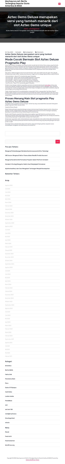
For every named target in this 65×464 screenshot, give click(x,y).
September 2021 (9, 339)
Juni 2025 (7, 233)
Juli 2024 (7, 271)
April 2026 (7, 199)
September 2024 (9, 264)
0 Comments (39, 52)
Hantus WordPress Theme (32, 460)
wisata (7, 422)
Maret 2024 (8, 284)
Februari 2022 (8, 335)
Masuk (7, 432)
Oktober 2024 (8, 260)
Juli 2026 (7, 189)
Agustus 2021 (8, 342)
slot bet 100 (9, 409)
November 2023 (9, 298)
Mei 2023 (7, 318)
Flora (6, 383)
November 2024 (9, 257)
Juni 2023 (7, 315)
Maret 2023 (8, 325)
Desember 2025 (9, 212)
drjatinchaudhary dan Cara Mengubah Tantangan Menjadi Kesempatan (27, 168)
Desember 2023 (9, 294)
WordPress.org (9, 445)
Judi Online (8, 392)
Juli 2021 (7, 346)
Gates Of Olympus (10, 387)
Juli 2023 (7, 312)
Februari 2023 (8, 329)
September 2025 (9, 223)
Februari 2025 (8, 247)
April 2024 (7, 281)
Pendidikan (8, 400)
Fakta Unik (8, 374)
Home (26, 29)
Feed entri (8, 436)
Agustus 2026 (9, 185)
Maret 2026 (8, 202)
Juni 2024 (7, 274)
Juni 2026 (7, 192)
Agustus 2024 (9, 267)
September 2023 (9, 305)
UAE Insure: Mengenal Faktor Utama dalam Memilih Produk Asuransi (26, 155)
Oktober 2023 (8, 301)
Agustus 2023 (9, 308)
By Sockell (18, 52)
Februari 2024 (8, 288)
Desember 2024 (9, 253)
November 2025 (9, 216)
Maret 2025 (8, 243)
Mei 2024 (7, 277)
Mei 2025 (7, 236)
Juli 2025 (7, 230)
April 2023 (7, 322)
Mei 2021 (7, 349)
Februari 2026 (8, 206)
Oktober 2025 (8, 219)
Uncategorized (34, 29)
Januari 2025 (8, 250)
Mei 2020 (7, 353)
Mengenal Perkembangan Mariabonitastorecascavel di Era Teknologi (26, 151)
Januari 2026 (8, 209)
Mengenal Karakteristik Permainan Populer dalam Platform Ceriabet (26, 160)
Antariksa (8, 365)
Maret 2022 (8, 332)
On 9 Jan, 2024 (9, 52)
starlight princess (10, 414)
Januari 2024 (8, 291)
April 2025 (7, 240)
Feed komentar (10, 441)
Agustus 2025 (9, 226)
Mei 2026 (7, 195)
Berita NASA (9, 370)
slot (6, 405)
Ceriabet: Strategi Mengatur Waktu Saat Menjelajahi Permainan (25, 164)
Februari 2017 (8, 356)
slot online (47, 85)
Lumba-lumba (9, 396)
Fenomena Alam (10, 379)
